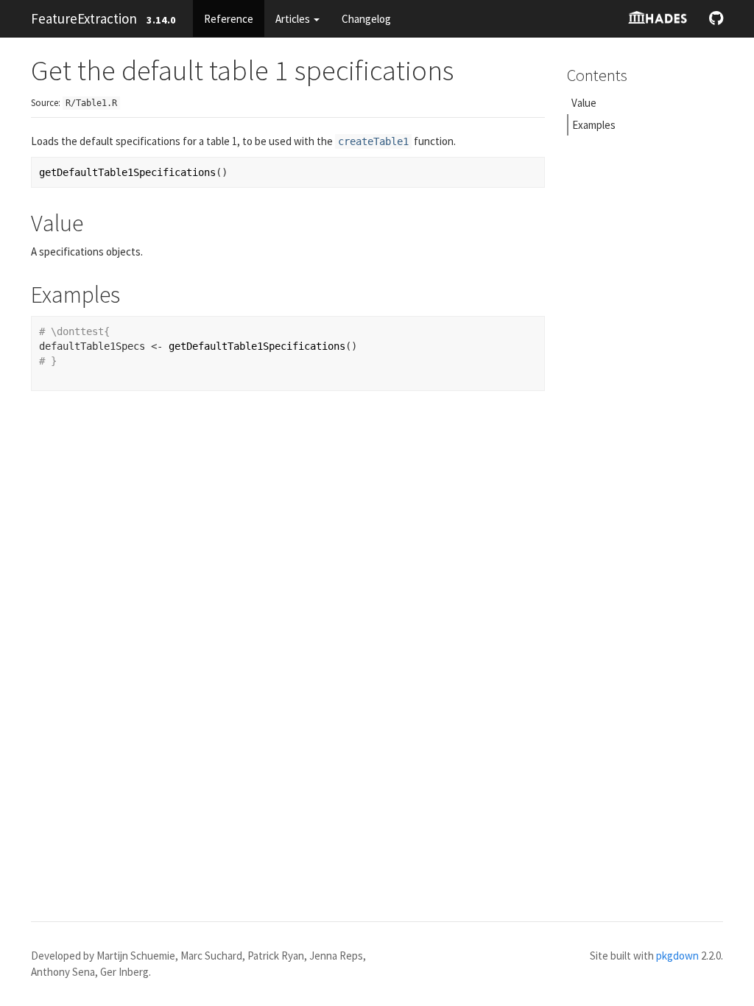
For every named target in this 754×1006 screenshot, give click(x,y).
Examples (594, 125)
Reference (228, 19)
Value (583, 103)
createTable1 (373, 141)
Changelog (366, 19)
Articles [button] (293, 19)
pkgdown (677, 956)
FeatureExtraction (84, 18)
